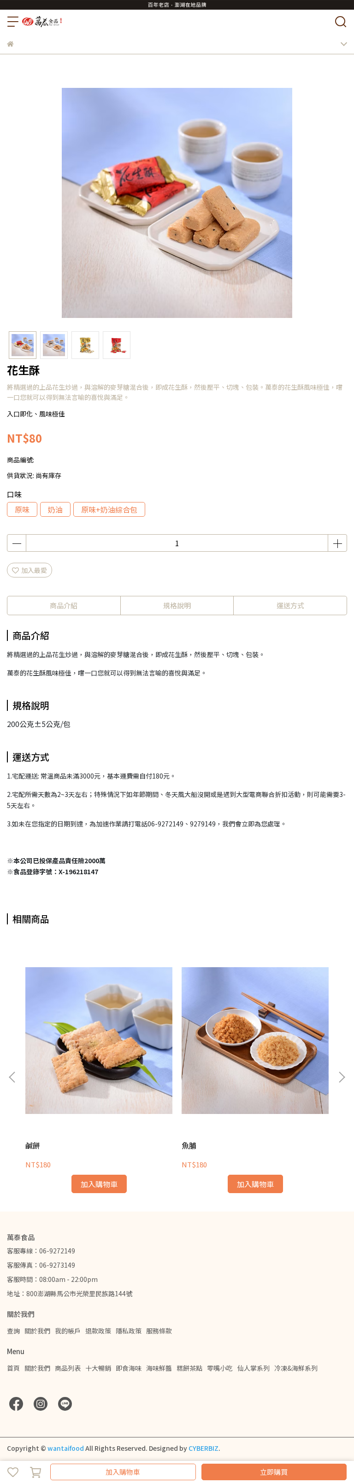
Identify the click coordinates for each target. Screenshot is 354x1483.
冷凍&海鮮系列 (296, 1368)
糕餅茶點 (189, 1368)
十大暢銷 (98, 1368)
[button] (341, 1077)
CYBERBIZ (203, 1448)
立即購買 (274, 1472)
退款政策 (98, 1330)
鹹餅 (32, 1145)
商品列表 (68, 1368)
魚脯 (189, 1145)
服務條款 (159, 1330)
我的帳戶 (68, 1330)
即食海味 (129, 1368)
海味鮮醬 (159, 1368)
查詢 (13, 1330)
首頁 (13, 1368)
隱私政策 (129, 1330)
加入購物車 (123, 1472)
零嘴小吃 (220, 1368)
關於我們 (37, 1330)
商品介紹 (63, 605)
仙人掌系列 (253, 1368)
